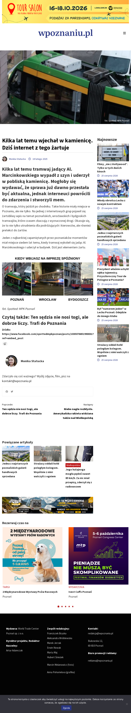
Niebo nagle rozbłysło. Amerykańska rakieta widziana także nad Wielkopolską (73, 411)
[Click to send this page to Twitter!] (12, 391)
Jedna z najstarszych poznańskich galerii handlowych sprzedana (111, 236)
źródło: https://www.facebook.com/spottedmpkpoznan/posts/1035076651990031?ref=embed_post (48, 334)
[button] (58, 606)
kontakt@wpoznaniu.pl (16, 381)
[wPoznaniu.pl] (65, 33)
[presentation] (5, 567)
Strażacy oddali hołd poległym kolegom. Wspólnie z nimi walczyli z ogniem (113, 350)
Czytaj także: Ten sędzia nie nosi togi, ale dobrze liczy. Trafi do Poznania (45, 320)
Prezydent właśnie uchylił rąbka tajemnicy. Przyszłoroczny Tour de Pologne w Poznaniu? (113, 274)
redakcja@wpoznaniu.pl (100, 633)
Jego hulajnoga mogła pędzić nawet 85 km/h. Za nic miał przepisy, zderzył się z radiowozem (79, 478)
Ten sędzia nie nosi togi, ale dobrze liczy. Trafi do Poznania (22, 409)
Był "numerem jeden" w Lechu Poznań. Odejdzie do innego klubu (111, 312)
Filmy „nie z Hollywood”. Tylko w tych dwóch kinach (112, 167)
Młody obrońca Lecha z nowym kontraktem (111, 202)
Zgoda (66, 708)
